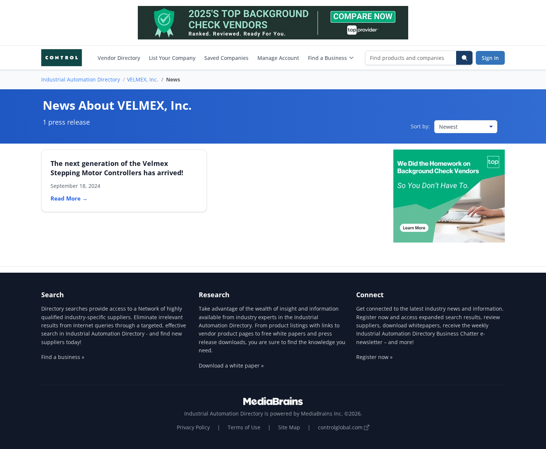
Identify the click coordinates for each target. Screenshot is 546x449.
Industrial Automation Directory (80, 79)
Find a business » (62, 356)
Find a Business (327, 57)
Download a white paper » (231, 365)
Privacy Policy (193, 427)
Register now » (374, 356)
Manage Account (278, 57)
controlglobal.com (341, 427)
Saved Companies (226, 57)
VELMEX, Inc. (142, 79)
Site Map (289, 427)
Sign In (490, 57)
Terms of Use (244, 427)
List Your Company (172, 57)
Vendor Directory (119, 57)
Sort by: (420, 126)
